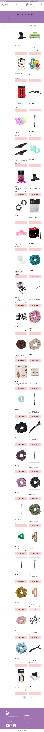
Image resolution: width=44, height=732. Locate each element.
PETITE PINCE (31, 548)
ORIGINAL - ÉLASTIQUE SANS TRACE (35, 161)
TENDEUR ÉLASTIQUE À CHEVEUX (20, 687)
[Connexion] (39, 4)
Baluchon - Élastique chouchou (33, 356)
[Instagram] (10, 725)
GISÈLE (30, 45)
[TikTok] (14, 725)
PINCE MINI (17, 410)
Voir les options (21, 80)
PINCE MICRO (17, 548)
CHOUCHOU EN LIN (18, 603)
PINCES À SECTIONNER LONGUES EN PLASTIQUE (21, 161)
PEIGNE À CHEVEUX (18, 328)
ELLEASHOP (31, 270)
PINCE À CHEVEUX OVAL (19, 244)
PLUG (30, 686)
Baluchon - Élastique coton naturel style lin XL (20, 633)
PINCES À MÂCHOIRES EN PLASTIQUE (19, 47)
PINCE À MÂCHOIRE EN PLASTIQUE (34, 188)
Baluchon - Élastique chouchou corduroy (20, 440)
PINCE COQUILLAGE (32, 688)
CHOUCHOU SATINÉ (32, 76)
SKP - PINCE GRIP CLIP (32, 660)
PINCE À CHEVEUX (32, 47)
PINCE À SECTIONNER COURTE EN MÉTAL (34, 577)
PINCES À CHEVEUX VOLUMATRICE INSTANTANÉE (21, 384)
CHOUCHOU (30, 328)
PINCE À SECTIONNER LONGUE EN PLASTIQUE (34, 440)
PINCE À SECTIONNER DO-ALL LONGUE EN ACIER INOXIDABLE (34, 412)
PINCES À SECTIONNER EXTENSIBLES (35, 104)
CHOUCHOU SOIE (18, 660)
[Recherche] (12, 5)
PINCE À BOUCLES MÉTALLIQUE (20, 575)
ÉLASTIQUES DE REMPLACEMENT (34, 632)
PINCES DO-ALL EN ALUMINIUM (20, 521)
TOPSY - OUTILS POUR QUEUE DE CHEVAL (34, 300)
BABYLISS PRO (17, 45)
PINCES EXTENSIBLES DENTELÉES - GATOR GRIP (21, 189)
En (37, 4)
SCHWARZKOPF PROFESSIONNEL (21, 159)
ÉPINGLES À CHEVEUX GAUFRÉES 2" (21, 103)
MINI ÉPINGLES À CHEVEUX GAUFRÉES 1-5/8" (19, 300)
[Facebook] (7, 725)
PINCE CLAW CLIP (18, 132)
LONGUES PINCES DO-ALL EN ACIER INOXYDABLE (34, 134)
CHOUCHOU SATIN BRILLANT (33, 272)
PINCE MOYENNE (31, 604)
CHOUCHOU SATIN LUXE (33, 494)
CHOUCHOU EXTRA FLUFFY (33, 521)
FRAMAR (16, 75)
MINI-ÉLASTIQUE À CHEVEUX (33, 217)
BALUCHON (31, 354)
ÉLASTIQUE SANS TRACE (33, 383)
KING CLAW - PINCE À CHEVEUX (20, 76)
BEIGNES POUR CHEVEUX (19, 355)
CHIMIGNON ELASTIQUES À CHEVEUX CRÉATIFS (19, 272)
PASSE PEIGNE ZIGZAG (19, 217)
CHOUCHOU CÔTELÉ (18, 467)
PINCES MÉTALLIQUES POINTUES (34, 467)
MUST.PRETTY (17, 270)
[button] (17, 73)
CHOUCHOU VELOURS (18, 494)
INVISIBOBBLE (31, 159)
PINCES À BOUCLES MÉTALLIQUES (34, 245)
